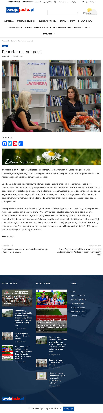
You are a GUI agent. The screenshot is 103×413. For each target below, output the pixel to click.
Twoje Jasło (6, 41)
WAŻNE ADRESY (27, 2)
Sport (72, 21)
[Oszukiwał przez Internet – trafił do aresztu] (7, 336)
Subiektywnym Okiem (47, 21)
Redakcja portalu (78, 299)
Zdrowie (27, 27)
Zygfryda (75, 2)
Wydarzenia (9, 21)
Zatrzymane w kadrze (62, 27)
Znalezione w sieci (41, 27)
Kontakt (74, 315)
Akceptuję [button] (68, 408)
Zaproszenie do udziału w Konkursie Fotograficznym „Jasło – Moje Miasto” (25, 250)
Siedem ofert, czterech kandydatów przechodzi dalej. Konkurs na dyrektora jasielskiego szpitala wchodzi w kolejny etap (23, 318)
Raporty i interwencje (26, 21)
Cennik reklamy (77, 303)
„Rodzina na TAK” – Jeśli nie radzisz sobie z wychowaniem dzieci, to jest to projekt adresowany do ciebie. (51, 325)
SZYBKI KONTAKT (14, 2)
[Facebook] (99, 2)
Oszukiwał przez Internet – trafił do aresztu (22, 335)
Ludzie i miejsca (14, 27)
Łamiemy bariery (81, 27)
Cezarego (68, 2)
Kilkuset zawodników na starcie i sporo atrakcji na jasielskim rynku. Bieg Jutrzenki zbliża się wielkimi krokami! (17, 298)
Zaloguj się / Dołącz (88, 2)
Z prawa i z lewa (85, 21)
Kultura (63, 21)
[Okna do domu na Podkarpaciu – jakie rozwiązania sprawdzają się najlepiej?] (41, 376)
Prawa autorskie (78, 307)
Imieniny (61, 2)
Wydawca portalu (78, 295)
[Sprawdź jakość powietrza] (54, 2)
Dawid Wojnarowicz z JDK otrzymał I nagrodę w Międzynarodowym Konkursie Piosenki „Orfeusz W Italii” (79, 252)
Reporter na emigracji (21, 51)
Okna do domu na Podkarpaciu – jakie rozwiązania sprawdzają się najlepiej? (57, 378)
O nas (73, 291)
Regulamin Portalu (79, 311)
